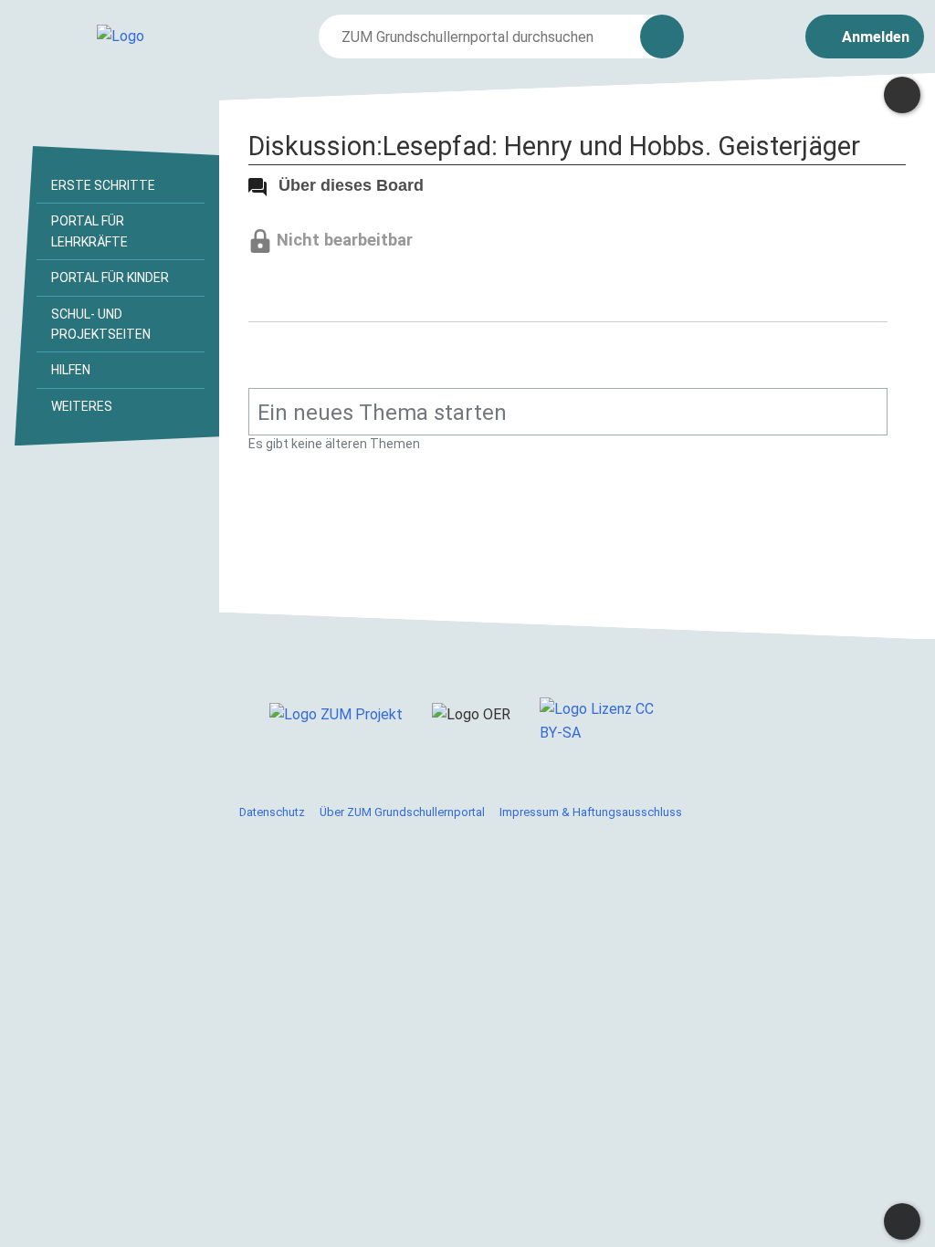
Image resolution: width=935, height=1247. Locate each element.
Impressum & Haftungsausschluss (590, 812)
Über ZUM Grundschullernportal (402, 812)
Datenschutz (272, 812)
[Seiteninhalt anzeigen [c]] (902, 95)
